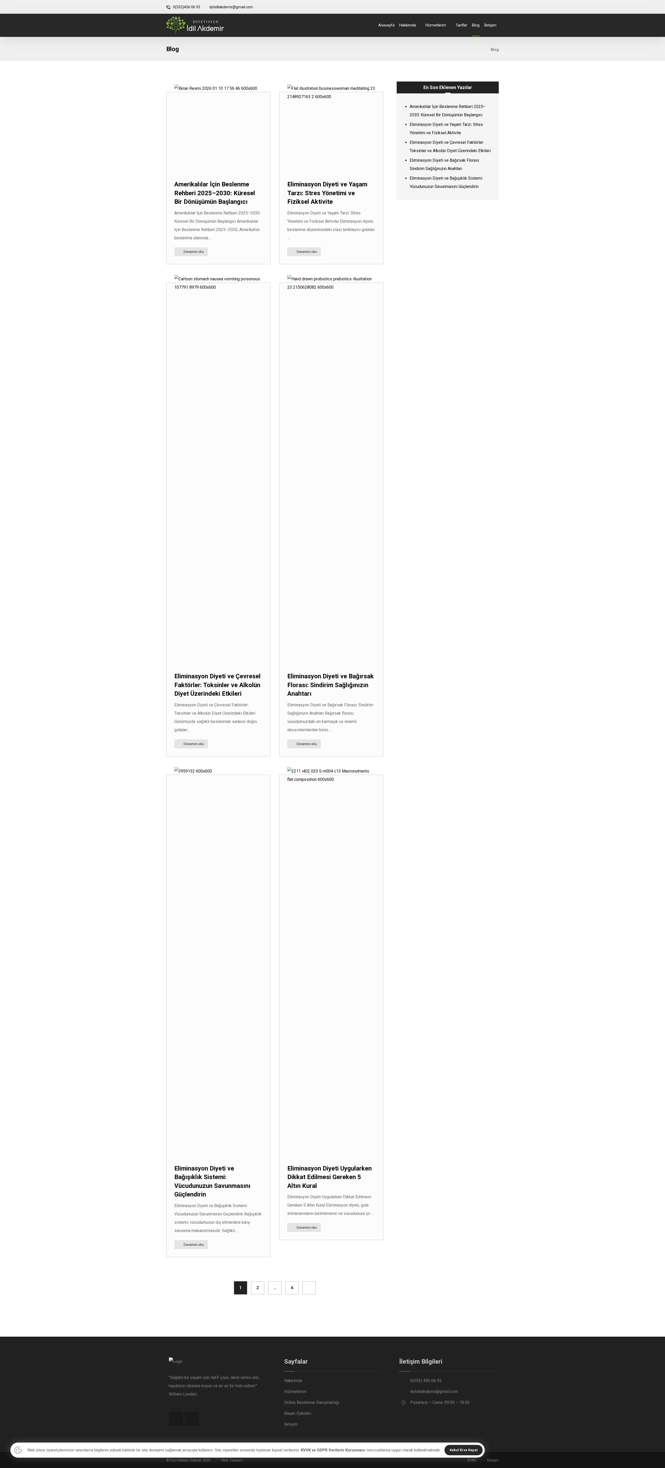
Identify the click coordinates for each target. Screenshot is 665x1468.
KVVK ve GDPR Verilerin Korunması (333, 1450)
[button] (482, 6)
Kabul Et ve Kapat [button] (463, 1450)
